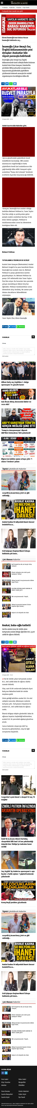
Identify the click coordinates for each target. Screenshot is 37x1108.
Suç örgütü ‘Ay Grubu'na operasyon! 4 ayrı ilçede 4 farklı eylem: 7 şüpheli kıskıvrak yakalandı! (18, 873)
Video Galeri (22, 1079)
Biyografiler (22, 1082)
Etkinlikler (21, 1085)
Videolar (5, 7)
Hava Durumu (5, 1091)
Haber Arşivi (22, 1094)
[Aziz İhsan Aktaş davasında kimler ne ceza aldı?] (18, 393)
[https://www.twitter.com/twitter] (6, 1072)
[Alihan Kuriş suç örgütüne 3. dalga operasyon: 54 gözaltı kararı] (18, 370)
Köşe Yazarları (5, 1082)
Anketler (3, 1085)
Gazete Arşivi (5, 1097)
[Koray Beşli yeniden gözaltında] (18, 890)
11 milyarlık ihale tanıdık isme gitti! (12, 11)
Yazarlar (19, 7)
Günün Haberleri (23, 1091)
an (3, 678)
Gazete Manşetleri (7, 1094)
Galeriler (12, 7)
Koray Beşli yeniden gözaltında (13, 902)
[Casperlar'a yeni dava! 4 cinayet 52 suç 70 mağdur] (18, 784)
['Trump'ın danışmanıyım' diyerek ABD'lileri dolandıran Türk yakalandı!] (18, 417)
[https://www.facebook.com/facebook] (2, 1072)
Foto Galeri (4, 1079)
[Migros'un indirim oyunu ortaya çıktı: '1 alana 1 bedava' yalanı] (18, 446)
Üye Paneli (26, 7)
